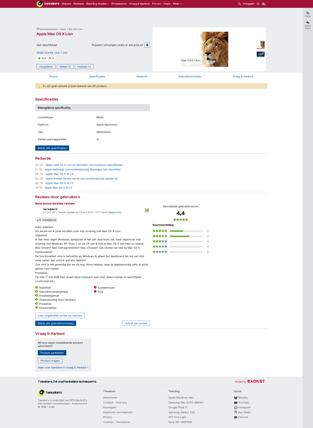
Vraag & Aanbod (243, 76)
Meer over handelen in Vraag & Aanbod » (63, 367)
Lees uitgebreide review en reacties (60, 315)
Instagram (244, 407)
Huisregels (109, 407)
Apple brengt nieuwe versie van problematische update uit (82, 178)
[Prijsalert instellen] (147, 45)
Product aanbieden (52, 352)
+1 (147, 210)
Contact (108, 402)
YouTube (243, 402)
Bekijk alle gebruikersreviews (56, 323)
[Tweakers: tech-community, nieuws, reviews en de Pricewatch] (48, 4)
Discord (243, 417)
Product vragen (50, 360)
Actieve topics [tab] (308, 27)
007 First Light (177, 417)
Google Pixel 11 (177, 407)
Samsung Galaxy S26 (181, 412)
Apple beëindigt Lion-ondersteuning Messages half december (83, 169)
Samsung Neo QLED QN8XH (185, 402)
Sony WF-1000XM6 (180, 422)
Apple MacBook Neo (181, 397)
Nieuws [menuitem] (66, 3)
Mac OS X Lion (75, 29)
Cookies (108, 422)
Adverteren (110, 397)
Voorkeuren (123, 422)
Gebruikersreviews (190, 76)
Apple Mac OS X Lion (55, 34)
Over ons (121, 402)
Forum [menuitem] (156, 3)
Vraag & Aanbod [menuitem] (139, 3)
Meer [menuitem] (176, 3)
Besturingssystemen (48, 29)
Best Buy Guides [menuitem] (96, 3)
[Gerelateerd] (38, 29)
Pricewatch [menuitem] (119, 3)
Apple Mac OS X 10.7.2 (58, 187)
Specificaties (97, 76)
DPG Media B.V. (79, 400)
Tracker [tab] (308, 16)
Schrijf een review (136, 323)
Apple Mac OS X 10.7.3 (59, 183)
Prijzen (54, 76)
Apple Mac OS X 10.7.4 (59, 174)
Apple (63, 29)
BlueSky (243, 397)
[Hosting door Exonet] (250, 381)
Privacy (107, 417)
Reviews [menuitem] (79, 3)
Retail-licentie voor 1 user (52, 52)
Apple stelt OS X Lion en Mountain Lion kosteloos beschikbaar (83, 164)
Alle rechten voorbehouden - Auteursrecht (62, 403)
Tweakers (43, 400)
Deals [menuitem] (167, 3)
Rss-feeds (244, 412)
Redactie (141, 76)
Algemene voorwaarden (118, 412)
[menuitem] (239, 4)
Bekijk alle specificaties (52, 148)
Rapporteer (115, 212)
